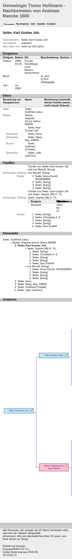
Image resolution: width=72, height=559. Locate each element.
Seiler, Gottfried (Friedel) (30, 146)
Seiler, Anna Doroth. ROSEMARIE (47, 178)
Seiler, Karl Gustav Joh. (32, 129)
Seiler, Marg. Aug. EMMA (34, 139)
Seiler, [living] (43, 182)
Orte (33, 24)
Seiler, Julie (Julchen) (33, 154)
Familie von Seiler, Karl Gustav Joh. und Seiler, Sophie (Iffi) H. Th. (48, 193)
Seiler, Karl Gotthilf (46, 226)
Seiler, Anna (35, 133)
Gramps (20, 546)
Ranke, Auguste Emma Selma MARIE (33, 120)
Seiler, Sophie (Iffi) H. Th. (42, 197)
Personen (9, 24)
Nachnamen (22, 24)
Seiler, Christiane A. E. (48, 217)
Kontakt (51, 24)
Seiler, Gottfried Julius (33, 110)
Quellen (41, 24)
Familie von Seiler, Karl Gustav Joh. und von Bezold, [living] (48, 168)
